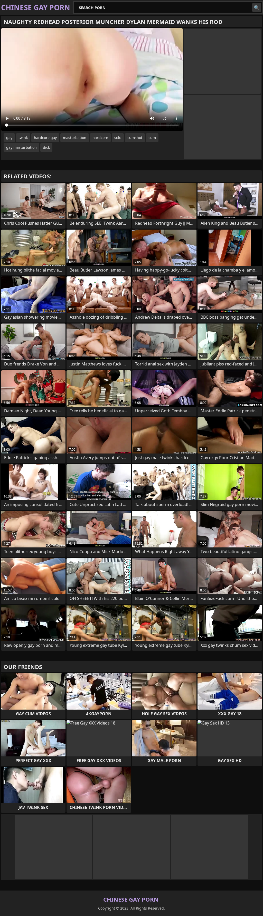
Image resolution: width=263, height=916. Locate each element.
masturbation (74, 137)
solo (117, 137)
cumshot (134, 137)
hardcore (100, 137)
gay (9, 137)
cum (152, 137)
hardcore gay (45, 137)
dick (46, 147)
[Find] (256, 7)
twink (23, 137)
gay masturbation (21, 147)
